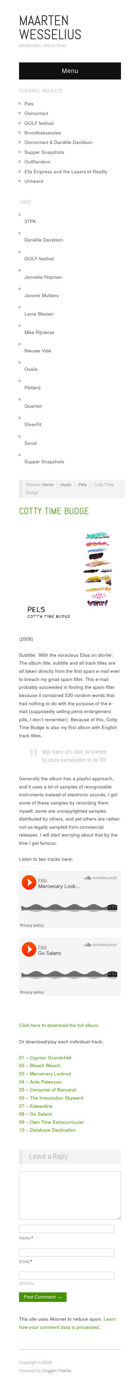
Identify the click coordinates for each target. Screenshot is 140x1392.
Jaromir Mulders (41, 295)
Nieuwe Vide (37, 350)
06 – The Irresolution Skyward (51, 1097)
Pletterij (32, 387)
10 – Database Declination (47, 1130)
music (65, 484)
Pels (29, 103)
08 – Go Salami (35, 1114)
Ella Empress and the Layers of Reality (65, 171)
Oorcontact (36, 113)
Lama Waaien (39, 313)
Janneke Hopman (43, 277)
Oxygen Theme (56, 1370)
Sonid (30, 443)
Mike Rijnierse (39, 332)
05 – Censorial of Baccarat (47, 1089)
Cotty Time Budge (54, 511)
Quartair (33, 406)
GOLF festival (39, 123)
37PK (30, 221)
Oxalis (31, 369)
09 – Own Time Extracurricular (51, 1122)
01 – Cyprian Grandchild (45, 1057)
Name (26, 1238)
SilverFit (32, 424)
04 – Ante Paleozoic (40, 1081)
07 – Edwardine (36, 1106)
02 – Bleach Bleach (39, 1065)
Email (25, 1261)
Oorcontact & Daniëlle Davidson (58, 142)
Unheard (33, 181)
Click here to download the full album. (59, 1025)
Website (26, 1283)
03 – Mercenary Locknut (45, 1073)
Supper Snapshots (44, 152)
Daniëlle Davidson (43, 239)
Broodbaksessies (42, 132)
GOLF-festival (39, 258)
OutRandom (37, 161)
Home (47, 484)
